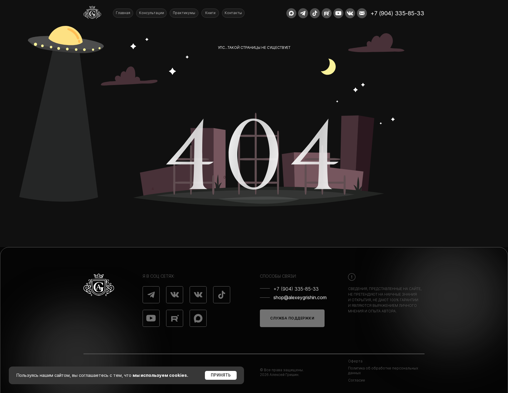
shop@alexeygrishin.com (300, 297)
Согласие (356, 380)
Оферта (355, 361)
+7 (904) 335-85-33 (397, 13)
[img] (151, 295)
